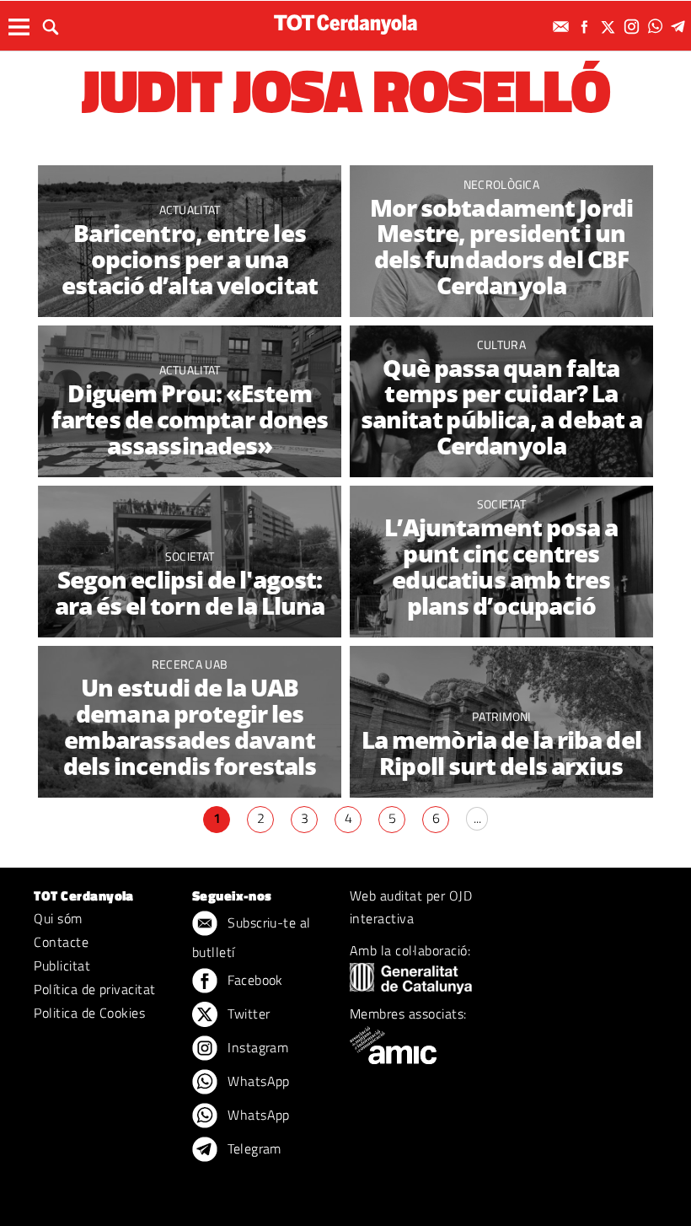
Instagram (256, 1047)
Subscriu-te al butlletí (251, 937)
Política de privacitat (95, 989)
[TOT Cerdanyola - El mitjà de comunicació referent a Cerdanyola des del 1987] (345, 24)
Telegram (252, 1148)
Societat (190, 556)
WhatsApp (257, 1081)
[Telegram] (681, 26)
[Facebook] (586, 26)
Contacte (61, 942)
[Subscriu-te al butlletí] (563, 26)
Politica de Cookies (89, 1013)
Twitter (247, 1013)
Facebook (253, 980)
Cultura (501, 344)
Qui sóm (58, 918)
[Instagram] (634, 26)
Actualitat (190, 209)
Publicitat (62, 965)
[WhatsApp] (657, 26)
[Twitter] (610, 26)
